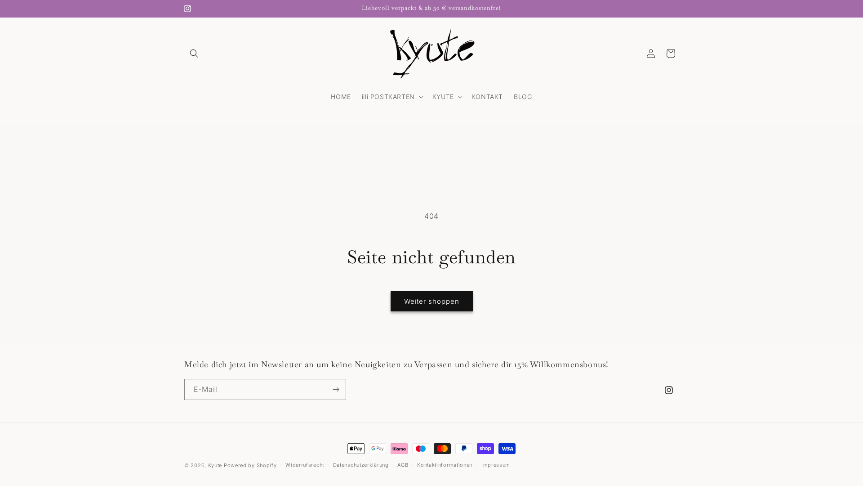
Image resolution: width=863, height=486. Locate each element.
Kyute (215, 465)
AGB (402, 465)
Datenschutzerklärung (361, 465)
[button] (194, 53)
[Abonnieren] (336, 389)
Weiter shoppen (431, 301)
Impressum (495, 465)
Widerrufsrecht (304, 465)
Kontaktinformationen (444, 465)
